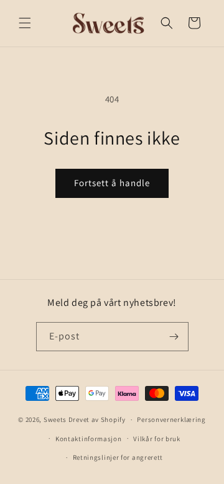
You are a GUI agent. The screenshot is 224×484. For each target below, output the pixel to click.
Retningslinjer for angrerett (118, 457)
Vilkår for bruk (156, 438)
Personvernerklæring (171, 419)
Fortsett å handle (112, 183)
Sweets (55, 419)
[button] (25, 23)
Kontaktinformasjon (88, 438)
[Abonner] (174, 336)
